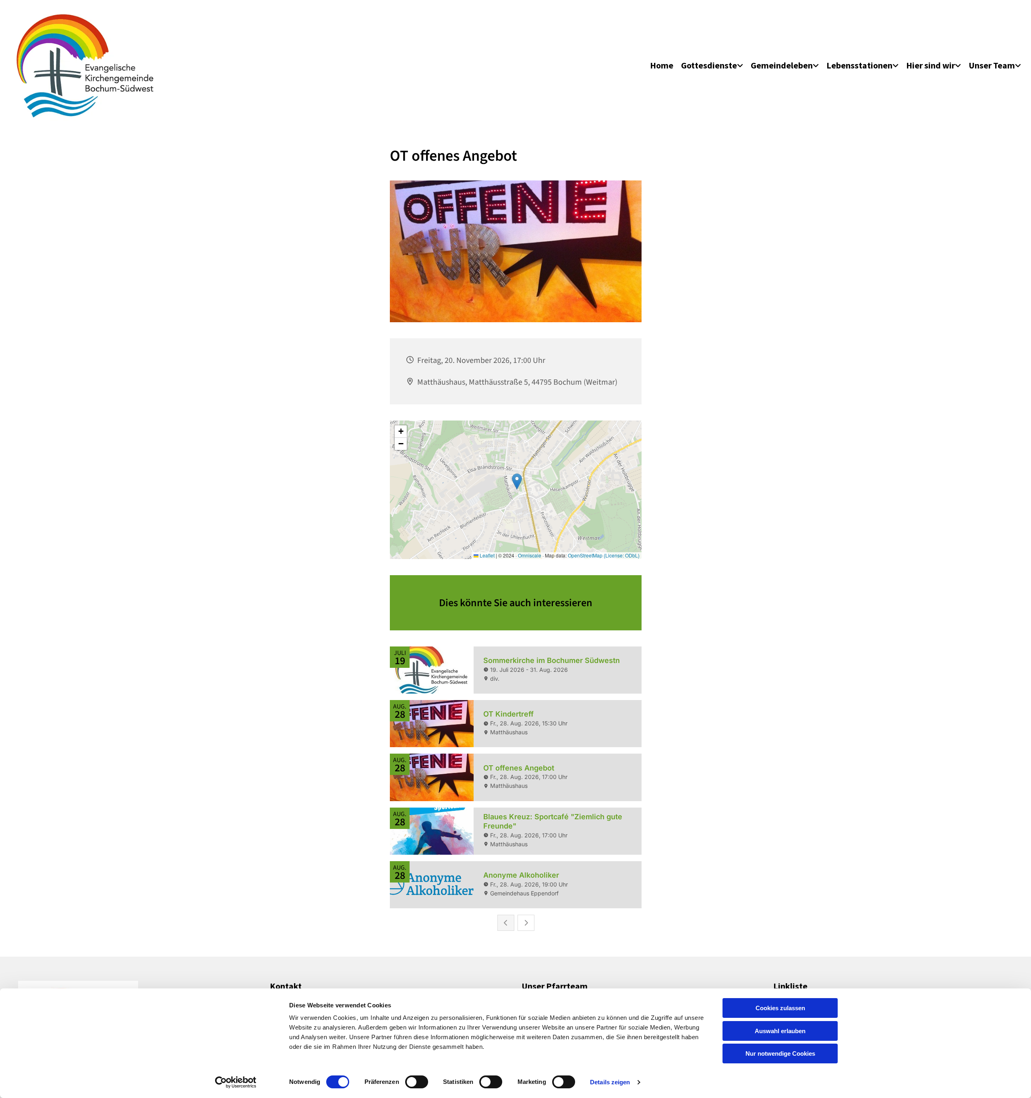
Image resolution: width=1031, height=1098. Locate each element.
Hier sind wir (930, 65)
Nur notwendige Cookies (780, 1053)
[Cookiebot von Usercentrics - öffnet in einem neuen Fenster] (236, 1082)
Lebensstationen (859, 65)
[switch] (416, 1081)
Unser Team (992, 65)
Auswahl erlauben (780, 1031)
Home (661, 65)
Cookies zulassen (780, 1008)
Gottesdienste (709, 65)
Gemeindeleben (782, 65)
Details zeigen (610, 1082)
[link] (712, 65)
